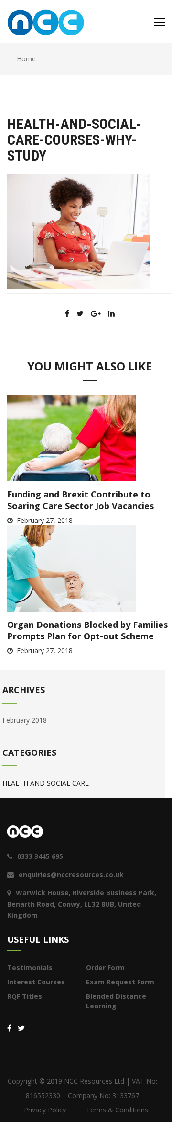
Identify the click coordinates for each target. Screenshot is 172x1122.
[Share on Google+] (96, 313)
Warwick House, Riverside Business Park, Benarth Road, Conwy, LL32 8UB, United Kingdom (81, 904)
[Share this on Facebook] (67, 313)
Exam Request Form (120, 981)
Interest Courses (36, 981)
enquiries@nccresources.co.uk (71, 874)
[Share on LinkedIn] (111, 313)
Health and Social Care (45, 782)
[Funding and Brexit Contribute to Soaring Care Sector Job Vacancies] (71, 437)
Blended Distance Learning (116, 1001)
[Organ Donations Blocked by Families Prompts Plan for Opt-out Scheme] (71, 567)
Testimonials (30, 967)
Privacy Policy (45, 1109)
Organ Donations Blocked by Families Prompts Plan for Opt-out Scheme (87, 630)
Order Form (105, 967)
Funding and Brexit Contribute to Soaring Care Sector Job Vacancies (80, 499)
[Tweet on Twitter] (80, 313)
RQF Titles (24, 996)
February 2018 (24, 720)
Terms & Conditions (117, 1109)
